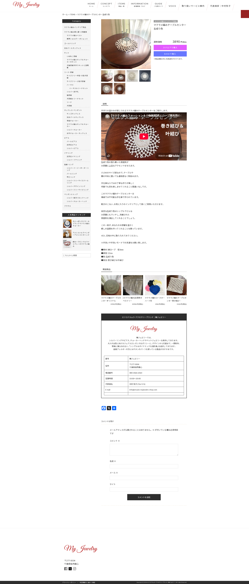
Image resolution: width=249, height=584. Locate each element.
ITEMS (121, 4)
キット (66, 53)
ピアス (66, 138)
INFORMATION (139, 4)
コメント (115, 440)
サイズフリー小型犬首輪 (76, 81)
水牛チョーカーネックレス (77, 133)
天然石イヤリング (73, 156)
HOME (91, 4)
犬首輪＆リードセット (75, 98)
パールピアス (72, 141)
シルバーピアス (73, 148)
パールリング (72, 174)
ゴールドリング (70, 43)
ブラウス (67, 206)
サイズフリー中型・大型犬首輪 (77, 76)
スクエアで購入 (170, 47)
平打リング (71, 177)
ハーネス (70, 85)
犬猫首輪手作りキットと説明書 (78, 66)
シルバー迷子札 (73, 91)
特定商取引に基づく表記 (87, 582)
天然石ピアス (72, 145)
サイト (113, 484)
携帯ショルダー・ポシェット (77, 39)
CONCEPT (106, 4)
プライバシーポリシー (69, 582)
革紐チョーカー (73, 120)
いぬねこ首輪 (72, 56)
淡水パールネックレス (72, 48)
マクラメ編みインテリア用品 (166, 21)
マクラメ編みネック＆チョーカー (78, 125)
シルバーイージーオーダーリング (78, 169)
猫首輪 (69, 95)
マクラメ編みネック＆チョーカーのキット (78, 60)
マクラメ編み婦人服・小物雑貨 (75, 32)
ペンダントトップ (71, 194)
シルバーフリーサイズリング (78, 190)
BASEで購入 (170, 53)
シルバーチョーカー (74, 130)
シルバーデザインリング (76, 186)
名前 (113, 461)
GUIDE (158, 4)
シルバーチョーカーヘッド (77, 201)
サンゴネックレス (73, 113)
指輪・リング (69, 164)
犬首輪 (69, 105)
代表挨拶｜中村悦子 (220, 5)
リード (69, 102)
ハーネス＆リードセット (78, 88)
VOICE (172, 5)
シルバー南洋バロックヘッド (78, 198)
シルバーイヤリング (74, 160)
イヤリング (68, 153)
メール (114, 472)
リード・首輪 (69, 72)
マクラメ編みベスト (74, 35)
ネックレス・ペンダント (73, 110)
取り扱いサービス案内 (193, 5)
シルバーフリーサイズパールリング (78, 181)
